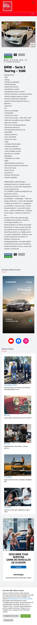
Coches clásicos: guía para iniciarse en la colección (17, 418)
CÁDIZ (15, 385)
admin (7, 60)
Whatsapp (9, 57)
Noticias (7, 415)
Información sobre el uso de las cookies (20, 599)
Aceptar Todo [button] (25, 616)
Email (22, 54)
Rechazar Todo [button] (8, 620)
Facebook (8, 54)
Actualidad (8, 385)
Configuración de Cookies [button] (11, 616)
